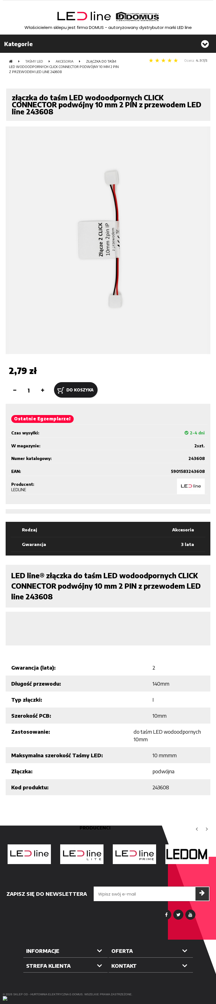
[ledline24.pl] (108, 16)
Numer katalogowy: (31, 458)
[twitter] (178, 915)
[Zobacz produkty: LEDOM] (187, 854)
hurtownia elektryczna (49, 994)
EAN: (16, 471)
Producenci (95, 828)
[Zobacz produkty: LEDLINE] (29, 854)
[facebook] (166, 915)
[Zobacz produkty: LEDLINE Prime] (134, 854)
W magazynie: (25, 445)
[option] (29, 854)
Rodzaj (29, 529)
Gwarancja (34, 544)
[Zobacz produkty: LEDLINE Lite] (81, 854)
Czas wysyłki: (25, 432)
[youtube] (190, 915)
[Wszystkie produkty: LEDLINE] (191, 486)
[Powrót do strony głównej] (11, 61)
